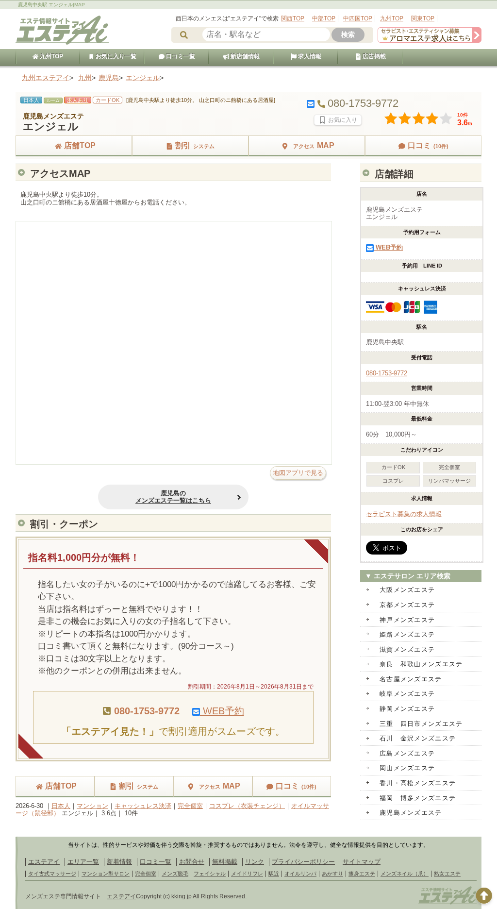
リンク (254, 861)
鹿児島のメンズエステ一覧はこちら (173, 497)
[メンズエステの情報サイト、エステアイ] (62, 43)
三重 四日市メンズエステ (421, 723)
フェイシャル (210, 873)
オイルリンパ (300, 873)
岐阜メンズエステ (407, 693)
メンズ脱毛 (175, 873)
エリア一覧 (83, 861)
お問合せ (191, 861)
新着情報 (119, 861)
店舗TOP (80, 145)
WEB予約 (222, 711)
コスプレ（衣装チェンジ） (247, 805)
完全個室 (190, 805)
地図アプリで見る (298, 472)
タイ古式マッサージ (52, 873)
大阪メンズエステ (407, 589)
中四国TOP (357, 18)
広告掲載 (373, 56)
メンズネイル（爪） (405, 873)
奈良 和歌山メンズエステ (421, 664)
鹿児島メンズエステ (411, 812)
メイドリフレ (247, 873)
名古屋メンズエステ (411, 679)
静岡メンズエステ (407, 708)
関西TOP (292, 18)
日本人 (60, 805)
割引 (195, 145)
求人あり (77, 100)
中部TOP (323, 18)
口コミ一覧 (180, 56)
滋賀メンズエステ (407, 649)
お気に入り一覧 (115, 56)
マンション (92, 805)
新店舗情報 (244, 56)
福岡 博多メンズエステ (418, 798)
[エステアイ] (447, 903)
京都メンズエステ (407, 604)
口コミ (428, 145)
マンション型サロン (106, 873)
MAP (313, 145)
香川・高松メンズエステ (418, 783)
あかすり (332, 873)
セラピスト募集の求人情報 (404, 514)
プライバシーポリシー (303, 861)
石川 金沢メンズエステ (418, 738)
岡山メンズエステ (407, 768)
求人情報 (309, 56)
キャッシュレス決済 (143, 805)
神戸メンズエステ (407, 619)
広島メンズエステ (407, 753)
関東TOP (422, 18)
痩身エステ (361, 873)
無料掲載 (224, 861)
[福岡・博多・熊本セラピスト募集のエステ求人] (429, 40)
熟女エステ (447, 873)
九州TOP (391, 18)
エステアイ (44, 861)
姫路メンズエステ (407, 634)
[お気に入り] (338, 120)
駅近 (273, 873)
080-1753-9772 (386, 373)
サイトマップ (362, 861)
